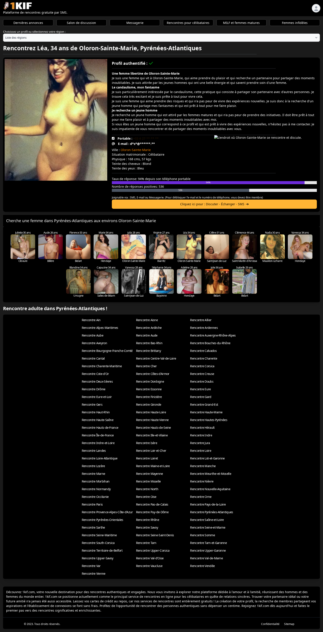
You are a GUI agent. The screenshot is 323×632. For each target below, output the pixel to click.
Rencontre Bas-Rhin (149, 343)
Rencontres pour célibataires (188, 23)
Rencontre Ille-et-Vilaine (152, 435)
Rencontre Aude (147, 335)
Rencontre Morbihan (95, 481)
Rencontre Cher (146, 366)
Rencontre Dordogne (150, 381)
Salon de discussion (81, 23)
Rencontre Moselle (148, 481)
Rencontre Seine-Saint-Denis (155, 535)
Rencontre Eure (200, 389)
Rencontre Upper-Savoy (97, 558)
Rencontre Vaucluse (149, 566)
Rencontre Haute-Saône (97, 420)
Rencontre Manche (203, 466)
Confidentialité (270, 624)
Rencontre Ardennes (204, 328)
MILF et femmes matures (241, 23)
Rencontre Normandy (96, 489)
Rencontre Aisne (147, 320)
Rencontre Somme (202, 535)
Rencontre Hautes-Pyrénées (208, 420)
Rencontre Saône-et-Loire (207, 520)
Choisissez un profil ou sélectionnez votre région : (34, 32)
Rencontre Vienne (93, 573)
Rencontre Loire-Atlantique (100, 458)
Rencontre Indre (201, 435)
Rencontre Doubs (201, 381)
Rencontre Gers (92, 404)
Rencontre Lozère (93, 466)
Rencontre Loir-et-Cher (151, 450)
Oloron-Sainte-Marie (136, 150)
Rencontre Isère (146, 443)
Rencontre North (147, 489)
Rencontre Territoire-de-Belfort (102, 550)
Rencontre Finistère (149, 397)
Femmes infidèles (295, 23)
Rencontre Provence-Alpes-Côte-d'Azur (107, 512)
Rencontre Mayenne (149, 474)
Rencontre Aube (92, 335)
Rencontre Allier (200, 320)
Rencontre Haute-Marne (206, 412)
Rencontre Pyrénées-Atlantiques (211, 512)
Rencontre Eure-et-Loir (97, 397)
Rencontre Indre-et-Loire (98, 443)
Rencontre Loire (200, 450)
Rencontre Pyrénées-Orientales (102, 520)
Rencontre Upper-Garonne (208, 550)
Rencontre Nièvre (201, 481)
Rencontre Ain (91, 320)
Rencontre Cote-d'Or (95, 374)
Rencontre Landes (94, 450)
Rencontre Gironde (148, 404)
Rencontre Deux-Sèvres (97, 381)
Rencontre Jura (200, 443)
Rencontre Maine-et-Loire (153, 466)
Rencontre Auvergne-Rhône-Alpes (213, 335)
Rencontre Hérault (202, 427)
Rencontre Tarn (146, 543)
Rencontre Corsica (202, 366)
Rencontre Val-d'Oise (150, 558)
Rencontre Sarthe (93, 527)
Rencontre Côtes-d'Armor (152, 374)
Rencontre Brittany (148, 351)
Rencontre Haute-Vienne (152, 420)
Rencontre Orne (200, 497)
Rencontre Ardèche (149, 328)
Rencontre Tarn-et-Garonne (208, 543)
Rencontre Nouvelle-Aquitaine (210, 489)
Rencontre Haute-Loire (151, 412)
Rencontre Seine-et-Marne (207, 527)
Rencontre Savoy (147, 527)
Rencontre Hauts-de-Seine (153, 427)
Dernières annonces (28, 23)
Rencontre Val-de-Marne (206, 558)
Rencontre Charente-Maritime (102, 366)
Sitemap (289, 624)
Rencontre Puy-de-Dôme (152, 512)
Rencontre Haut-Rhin (96, 412)
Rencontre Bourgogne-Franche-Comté (107, 351)
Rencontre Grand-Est (204, 404)
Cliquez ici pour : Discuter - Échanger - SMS (212, 204)
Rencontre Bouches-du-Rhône (210, 343)
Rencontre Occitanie (95, 497)
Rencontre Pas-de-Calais (152, 504)
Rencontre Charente (203, 358)
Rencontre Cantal (93, 358)
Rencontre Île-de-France (98, 435)
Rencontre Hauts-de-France (100, 427)
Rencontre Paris (92, 504)
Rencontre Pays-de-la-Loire (208, 504)
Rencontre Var (91, 566)
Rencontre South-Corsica (98, 543)
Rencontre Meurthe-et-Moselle (210, 474)
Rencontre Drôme (93, 389)
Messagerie (134, 23)
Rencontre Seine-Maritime (99, 535)
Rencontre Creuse (202, 374)
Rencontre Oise (146, 497)
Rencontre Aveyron (94, 343)
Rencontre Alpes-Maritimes (100, 328)
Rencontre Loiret (147, 458)
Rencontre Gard (200, 397)
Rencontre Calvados (203, 351)
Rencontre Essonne (149, 389)
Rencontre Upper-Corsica (153, 550)
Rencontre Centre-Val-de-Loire (156, 358)
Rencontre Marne (93, 474)
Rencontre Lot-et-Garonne (207, 458)
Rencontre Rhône (147, 520)
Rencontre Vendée (202, 566)
